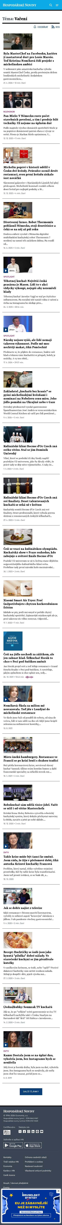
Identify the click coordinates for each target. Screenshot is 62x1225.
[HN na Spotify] (37, 1131)
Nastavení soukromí (33, 1166)
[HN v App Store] (33, 1145)
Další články (31, 1091)
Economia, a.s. (22, 1116)
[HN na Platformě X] (20, 1131)
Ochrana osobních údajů (36, 1157)
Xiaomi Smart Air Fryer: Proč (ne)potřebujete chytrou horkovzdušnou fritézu (30, 604)
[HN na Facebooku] (24, 1131)
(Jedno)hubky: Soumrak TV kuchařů (27, 1007)
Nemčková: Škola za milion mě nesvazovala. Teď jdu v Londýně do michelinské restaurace (26, 709)
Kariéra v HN (9, 1171)
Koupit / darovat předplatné (15, 1183)
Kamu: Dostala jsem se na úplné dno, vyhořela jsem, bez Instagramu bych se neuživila (29, 1059)
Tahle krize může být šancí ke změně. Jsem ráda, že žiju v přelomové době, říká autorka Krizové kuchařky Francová (30, 860)
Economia (7, 1166)
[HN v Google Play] (13, 1145)
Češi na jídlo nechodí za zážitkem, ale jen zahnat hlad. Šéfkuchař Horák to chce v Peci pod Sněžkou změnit (28, 658)
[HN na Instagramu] (28, 1131)
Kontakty (7, 1157)
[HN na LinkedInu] (33, 1131)
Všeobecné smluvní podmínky (38, 1171)
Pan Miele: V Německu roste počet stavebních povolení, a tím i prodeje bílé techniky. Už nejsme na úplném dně (30, 120)
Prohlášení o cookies (34, 1162)
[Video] (5, 699)
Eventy (6, 1188)
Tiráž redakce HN (11, 1162)
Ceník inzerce (9, 1175)
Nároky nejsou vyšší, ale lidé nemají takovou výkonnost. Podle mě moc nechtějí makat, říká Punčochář (27, 344)
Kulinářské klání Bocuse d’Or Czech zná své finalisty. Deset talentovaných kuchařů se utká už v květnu (30, 501)
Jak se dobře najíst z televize (22, 908)
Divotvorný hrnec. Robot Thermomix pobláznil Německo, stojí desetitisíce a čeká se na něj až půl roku (29, 226)
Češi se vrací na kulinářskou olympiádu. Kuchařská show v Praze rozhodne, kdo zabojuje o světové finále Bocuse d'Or (30, 552)
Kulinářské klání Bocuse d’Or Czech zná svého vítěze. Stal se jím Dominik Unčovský (30, 450)
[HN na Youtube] (41, 1131)
